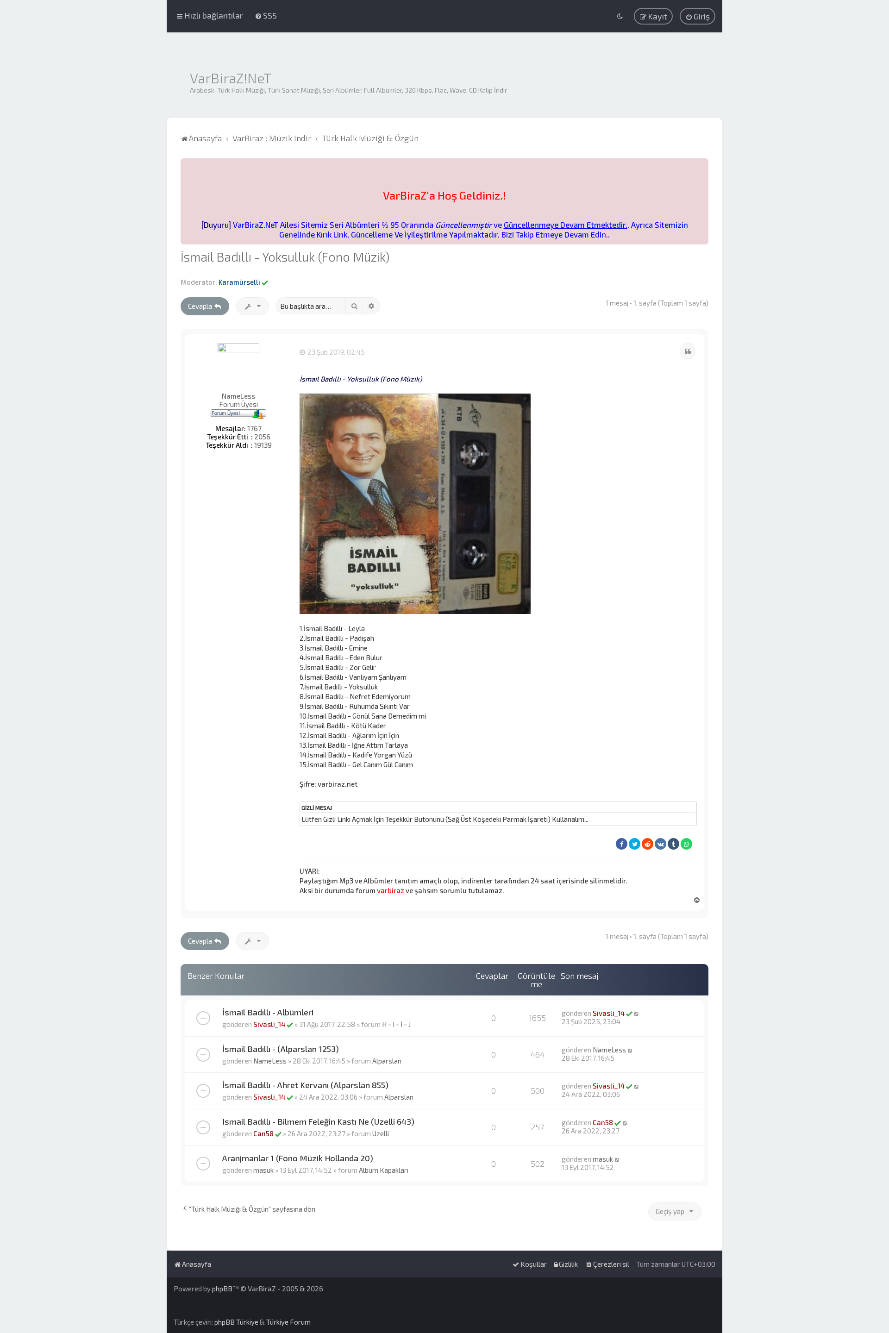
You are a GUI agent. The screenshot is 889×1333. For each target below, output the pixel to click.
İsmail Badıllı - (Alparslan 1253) (280, 1049)
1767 (254, 428)
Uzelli (380, 1133)
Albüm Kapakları (383, 1170)
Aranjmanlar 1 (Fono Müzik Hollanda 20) (297, 1158)
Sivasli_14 (269, 1024)
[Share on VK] (660, 844)
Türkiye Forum (288, 1322)
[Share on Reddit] (647, 844)
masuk (263, 1170)
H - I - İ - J (396, 1024)
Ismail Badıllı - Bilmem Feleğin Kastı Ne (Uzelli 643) (318, 1121)
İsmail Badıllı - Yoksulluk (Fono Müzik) (285, 256)
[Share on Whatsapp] (686, 844)
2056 (262, 436)
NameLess (238, 396)
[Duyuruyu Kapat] (702, 164)
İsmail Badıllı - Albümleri (267, 1012)
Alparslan (386, 1061)
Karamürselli (239, 282)
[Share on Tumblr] (673, 844)
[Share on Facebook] (621, 844)
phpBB (222, 1288)
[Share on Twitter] (634, 844)
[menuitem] (265, 15)
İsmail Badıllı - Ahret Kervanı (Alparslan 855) (305, 1085)
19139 (263, 445)
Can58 (263, 1133)
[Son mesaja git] (637, 1013)
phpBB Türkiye (236, 1322)
